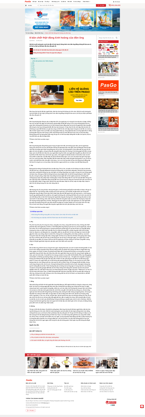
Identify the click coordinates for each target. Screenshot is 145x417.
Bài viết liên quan (33, 355)
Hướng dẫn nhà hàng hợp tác (107, 388)
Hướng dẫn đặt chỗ (52, 388)
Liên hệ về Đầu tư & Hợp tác (107, 391)
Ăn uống (47, 1)
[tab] (70, 30)
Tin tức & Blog (76, 1)
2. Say (32, 65)
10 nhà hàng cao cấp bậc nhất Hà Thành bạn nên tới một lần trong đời (52, 217)
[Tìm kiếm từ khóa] (116, 38)
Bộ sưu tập (40, 1)
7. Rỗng (33, 75)
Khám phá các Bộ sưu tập (70, 391)
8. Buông (33, 77)
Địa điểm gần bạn (68, 386)
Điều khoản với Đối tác (86, 391)
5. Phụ (33, 71)
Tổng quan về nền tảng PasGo (55, 386)
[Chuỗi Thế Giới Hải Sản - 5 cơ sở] (72, 19)
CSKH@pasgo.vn (45, 403)
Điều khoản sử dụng (86, 386)
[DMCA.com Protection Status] (109, 405)
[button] (28, 363)
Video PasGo (86, 1)
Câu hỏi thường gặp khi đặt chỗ (54, 390)
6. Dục (33, 73)
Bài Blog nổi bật (103, 41)
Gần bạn (34, 1)
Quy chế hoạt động (86, 388)
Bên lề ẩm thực (39, 33)
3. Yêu (32, 67)
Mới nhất (70, 1)
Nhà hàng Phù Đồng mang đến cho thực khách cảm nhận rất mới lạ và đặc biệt (55, 214)
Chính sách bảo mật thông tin (88, 389)
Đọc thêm (79, 100)
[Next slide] (118, 20)
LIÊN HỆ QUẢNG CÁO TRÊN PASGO (42, 61)
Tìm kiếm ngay (68, 388)
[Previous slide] (26, 20)
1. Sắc (32, 63)
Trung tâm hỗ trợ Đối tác (106, 386)
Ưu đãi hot (63, 1)
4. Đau (33, 69)
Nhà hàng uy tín (55, 1)
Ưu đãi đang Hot (68, 389)
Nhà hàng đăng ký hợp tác (106, 389)
